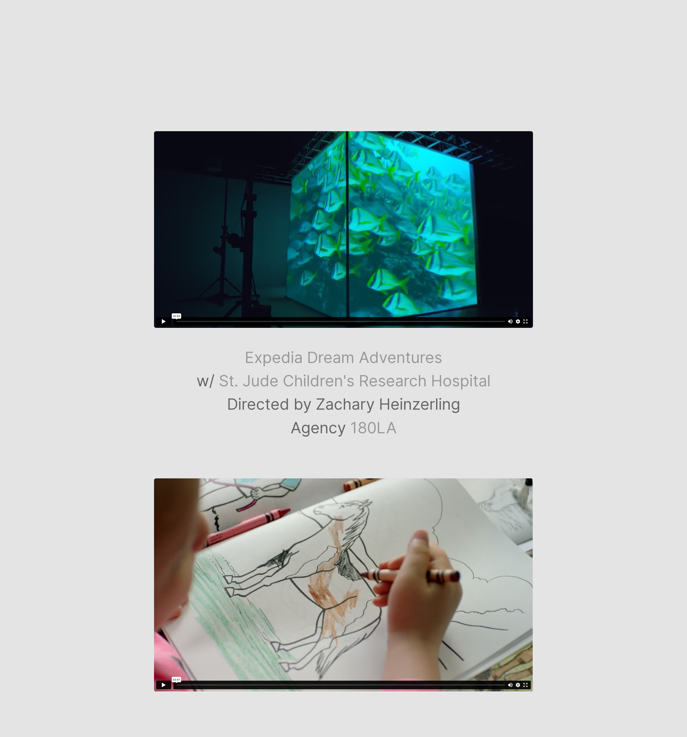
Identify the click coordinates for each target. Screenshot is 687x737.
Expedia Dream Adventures (343, 357)
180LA (373, 427)
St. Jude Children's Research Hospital (355, 380)
